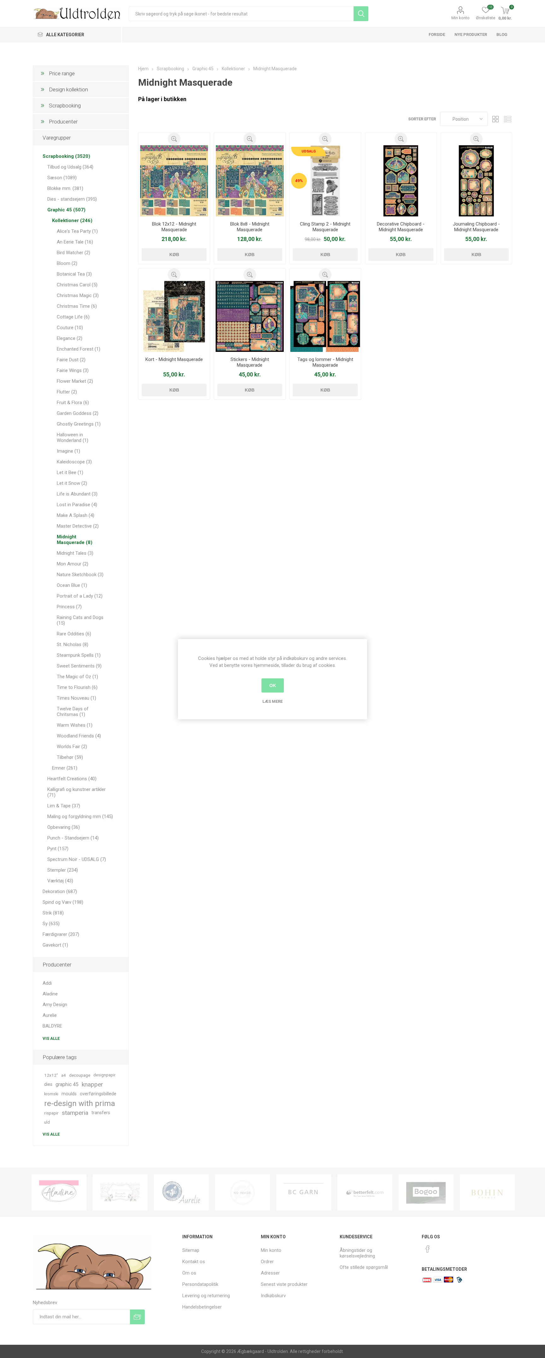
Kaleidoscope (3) (74, 462)
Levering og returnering (206, 1295)
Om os (189, 1273)
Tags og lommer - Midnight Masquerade (325, 362)
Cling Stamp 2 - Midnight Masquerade (325, 226)
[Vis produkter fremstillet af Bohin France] (426, 1192)
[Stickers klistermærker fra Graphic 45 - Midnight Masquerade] (249, 316)
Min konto (460, 17)
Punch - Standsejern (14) (73, 838)
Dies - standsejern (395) (72, 199)
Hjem (143, 68)
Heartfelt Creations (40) (72, 779)
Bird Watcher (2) (73, 252)
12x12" (51, 1075)
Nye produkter (470, 34)
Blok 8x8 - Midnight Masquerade (249, 226)
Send (137, 1316)
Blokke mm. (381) (65, 188)
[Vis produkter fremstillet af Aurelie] (120, 1192)
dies (48, 1084)
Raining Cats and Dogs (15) (80, 620)
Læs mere (272, 701)
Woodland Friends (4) (79, 736)
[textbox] (241, 13)
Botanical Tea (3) (74, 274)
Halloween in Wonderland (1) (72, 437)
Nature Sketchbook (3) (80, 574)
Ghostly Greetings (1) (79, 424)
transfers (100, 1112)
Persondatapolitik (200, 1284)
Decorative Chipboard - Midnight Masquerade (401, 226)
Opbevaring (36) (63, 827)
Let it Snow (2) (72, 483)
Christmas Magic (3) (78, 295)
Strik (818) (53, 913)
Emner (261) (64, 768)
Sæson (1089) (62, 177)
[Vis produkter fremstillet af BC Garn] (242, 1192)
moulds (69, 1094)
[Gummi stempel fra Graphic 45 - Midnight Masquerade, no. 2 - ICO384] (325, 180)
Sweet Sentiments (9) (79, 666)
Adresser (270, 1273)
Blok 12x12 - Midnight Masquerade (174, 226)
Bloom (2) (67, 263)
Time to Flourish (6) (77, 687)
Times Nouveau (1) (76, 698)
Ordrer (267, 1261)
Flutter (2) (67, 392)
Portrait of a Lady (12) (80, 596)
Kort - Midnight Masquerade (174, 359)
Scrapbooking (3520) (66, 156)
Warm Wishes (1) (74, 725)
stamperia (75, 1112)
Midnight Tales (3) (75, 553)
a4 (63, 1075)
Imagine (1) (68, 451)
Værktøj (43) (60, 881)
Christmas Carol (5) (77, 285)
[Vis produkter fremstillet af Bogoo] (364, 1192)
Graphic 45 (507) (66, 210)
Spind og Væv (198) (63, 902)
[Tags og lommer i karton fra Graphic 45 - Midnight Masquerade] (325, 316)
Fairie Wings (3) (73, 370)
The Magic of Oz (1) (77, 676)
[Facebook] (428, 1249)
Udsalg (309, 151)
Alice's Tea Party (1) (77, 231)
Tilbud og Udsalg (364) (70, 167)
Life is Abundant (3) (77, 494)
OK (272, 685)
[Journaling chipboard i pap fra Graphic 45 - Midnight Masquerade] (476, 180)
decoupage (79, 1075)
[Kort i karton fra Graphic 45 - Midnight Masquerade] (174, 316)
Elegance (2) (69, 338)
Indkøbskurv (273, 1295)
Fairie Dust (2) (71, 360)
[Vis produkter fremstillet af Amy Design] (59, 1192)
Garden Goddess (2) (77, 413)
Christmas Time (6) (77, 306)
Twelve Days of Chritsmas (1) (73, 711)
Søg (361, 13)
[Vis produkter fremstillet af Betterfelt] (303, 1192)
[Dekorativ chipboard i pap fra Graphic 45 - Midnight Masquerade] (401, 180)
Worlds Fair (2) (72, 746)
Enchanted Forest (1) (78, 349)
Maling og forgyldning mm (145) (80, 816)
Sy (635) (51, 923)
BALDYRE (52, 1026)
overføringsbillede (98, 1094)
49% (299, 180)
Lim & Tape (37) (63, 806)
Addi (47, 983)
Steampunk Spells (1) (79, 655)
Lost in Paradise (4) (77, 504)
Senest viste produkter (284, 1284)
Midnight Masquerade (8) (74, 539)
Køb (174, 254)
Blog (501, 34)
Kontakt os (193, 1261)
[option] (59, 1192)
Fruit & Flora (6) (73, 402)
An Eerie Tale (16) (75, 242)
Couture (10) (70, 327)
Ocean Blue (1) (72, 585)
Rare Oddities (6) (74, 634)
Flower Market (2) (75, 381)
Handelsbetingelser (202, 1307)
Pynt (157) (57, 848)
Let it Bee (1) (70, 472)
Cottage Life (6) (73, 317)
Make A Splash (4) (75, 515)
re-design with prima (79, 1103)
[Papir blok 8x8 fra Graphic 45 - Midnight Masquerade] (249, 180)
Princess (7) (69, 607)
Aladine (50, 994)
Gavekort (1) (55, 945)
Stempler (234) (62, 870)
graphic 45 (67, 1084)
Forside (437, 34)
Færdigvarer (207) (61, 934)
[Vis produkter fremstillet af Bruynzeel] (487, 1192)
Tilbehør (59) (70, 757)
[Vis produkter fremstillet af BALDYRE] (181, 1192)
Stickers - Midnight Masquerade (250, 362)
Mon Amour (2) (72, 564)
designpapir (104, 1075)
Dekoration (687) (60, 891)
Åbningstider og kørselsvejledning (357, 1253)
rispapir (51, 1112)
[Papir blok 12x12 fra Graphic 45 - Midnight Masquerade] (174, 180)
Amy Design (55, 1004)
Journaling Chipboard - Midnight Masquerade (476, 226)
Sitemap (190, 1250)
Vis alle (51, 1038)
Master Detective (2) (78, 526)
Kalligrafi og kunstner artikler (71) (76, 792)
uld (47, 1122)
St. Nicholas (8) (72, 644)
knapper (92, 1084)
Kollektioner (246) (72, 220)
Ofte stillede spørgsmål (364, 1267)
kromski (51, 1094)
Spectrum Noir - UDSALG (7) (76, 859)
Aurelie (50, 1015)
